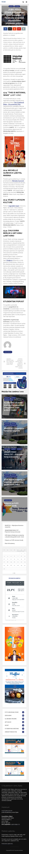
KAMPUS (13, 397)
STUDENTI (17, 6)
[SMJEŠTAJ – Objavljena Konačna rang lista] (14, 432)
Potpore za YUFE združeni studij (11, 504)
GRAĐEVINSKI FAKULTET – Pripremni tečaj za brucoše (13, 454)
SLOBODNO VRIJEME (9, 399)
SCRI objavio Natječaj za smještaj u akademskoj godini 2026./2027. (14, 482)
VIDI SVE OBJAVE (7, 352)
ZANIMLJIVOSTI (8, 500)
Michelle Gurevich (18, 181)
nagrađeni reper (14, 206)
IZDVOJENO (7, 397)
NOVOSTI (11, 6)
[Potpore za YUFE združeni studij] (14, 509)
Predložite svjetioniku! (7, 843)
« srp (14, 573)
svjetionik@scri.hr (15, 824)
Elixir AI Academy (10, 543)
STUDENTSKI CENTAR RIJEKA (10, 425)
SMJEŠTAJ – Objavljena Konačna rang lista (14, 429)
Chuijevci (9, 260)
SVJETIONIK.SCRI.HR (7, 810)
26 (11, 565)
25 (7, 565)
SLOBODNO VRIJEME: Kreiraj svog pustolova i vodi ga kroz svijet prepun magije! (14, 406)
